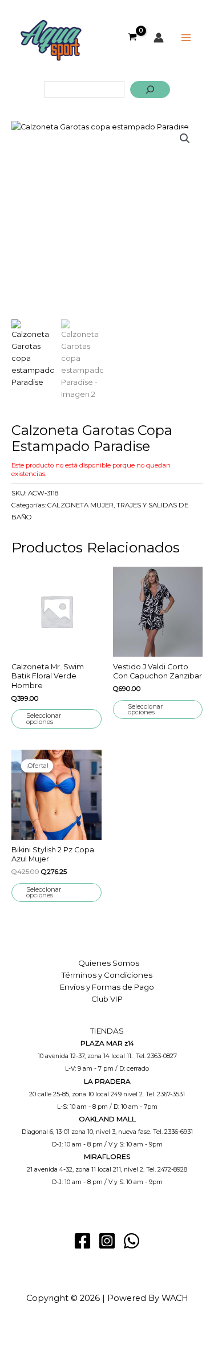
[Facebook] (82, 1241)
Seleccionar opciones (43, 718)
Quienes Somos (108, 962)
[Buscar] (150, 89)
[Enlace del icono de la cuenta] (159, 37)
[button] (185, 138)
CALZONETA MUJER (80, 505)
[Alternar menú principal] (186, 37)
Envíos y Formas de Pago (107, 986)
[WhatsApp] (131, 1241)
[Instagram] (107, 1241)
